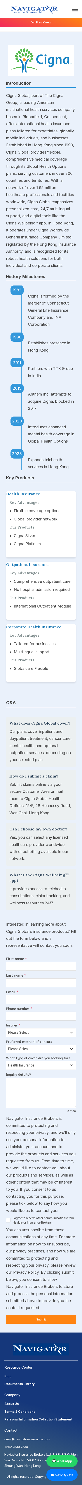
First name (16, 958)
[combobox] (41, 1032)
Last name (16, 975)
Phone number (19, 1008)
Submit (41, 1319)
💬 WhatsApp (62, 1461)
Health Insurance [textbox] (21, 1065)
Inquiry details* (18, 1074)
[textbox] (37, 1032)
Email (12, 992)
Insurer (13, 1025)
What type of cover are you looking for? (38, 1058)
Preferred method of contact (29, 1041)
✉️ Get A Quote (62, 1474)
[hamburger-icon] (75, 11)
